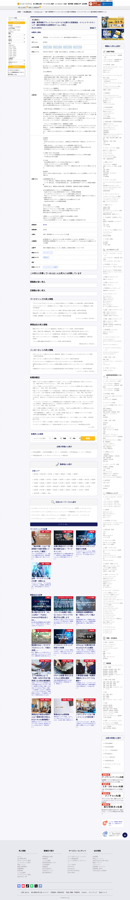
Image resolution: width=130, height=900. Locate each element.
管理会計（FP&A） (108, 410)
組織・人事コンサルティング (113, 310)
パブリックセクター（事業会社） (111, 383)
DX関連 (106, 509)
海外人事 (105, 461)
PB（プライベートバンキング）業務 (112, 210)
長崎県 (68, 490)
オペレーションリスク (108, 155)
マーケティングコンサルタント (111, 352)
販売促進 (105, 658)
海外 (49, 493)
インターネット (48, 267)
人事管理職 (106, 454)
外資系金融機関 (47, 452)
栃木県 (87, 479)
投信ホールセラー (107, 111)
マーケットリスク (107, 153)
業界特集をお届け (47, 856)
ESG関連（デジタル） (111, 520)
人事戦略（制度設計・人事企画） (111, 456)
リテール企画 (106, 226)
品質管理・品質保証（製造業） (111, 710)
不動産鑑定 (106, 131)
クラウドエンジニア (108, 606)
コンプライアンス (107, 472)
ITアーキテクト (107, 303)
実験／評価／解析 (109, 679)
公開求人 (12, 27)
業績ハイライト (97, 862)
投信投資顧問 (108, 107)
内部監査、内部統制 (108, 466)
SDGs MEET (71, 872)
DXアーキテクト (107, 515)
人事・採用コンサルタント (110, 314)
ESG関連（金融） (109, 64)
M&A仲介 (105, 333)
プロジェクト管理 (109, 540)
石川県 (61, 483)
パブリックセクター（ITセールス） (112, 506)
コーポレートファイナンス (40, 508)
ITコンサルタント (107, 296)
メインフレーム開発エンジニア (111, 594)
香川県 (42, 490)
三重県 (87, 483)
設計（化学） (106, 698)
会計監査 (105, 417)
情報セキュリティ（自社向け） (111, 473)
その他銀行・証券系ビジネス (113, 217)
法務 (104, 470)
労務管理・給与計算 (108, 459)
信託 (104, 219)
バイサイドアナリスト (108, 113)
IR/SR (104, 424)
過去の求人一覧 (22, 876)
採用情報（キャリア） (99, 866)
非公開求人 (18, 27)
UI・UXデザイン (107, 587)
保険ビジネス (108, 162)
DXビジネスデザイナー (109, 513)
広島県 (82, 486)
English (111, 1)
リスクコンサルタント (108, 339)
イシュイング (106, 234)
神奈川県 (43, 474)
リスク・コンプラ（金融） (112, 148)
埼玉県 (50, 474)
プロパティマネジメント (109, 129)
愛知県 (63, 474)
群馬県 (93, 479)
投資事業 (107, 93)
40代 (19, 30)
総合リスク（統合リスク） (110, 150)
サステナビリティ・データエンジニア (112, 523)
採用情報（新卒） (98, 868)
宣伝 (104, 655)
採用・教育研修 (107, 457)
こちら (15, 74)
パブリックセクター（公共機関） (111, 390)
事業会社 (46, 257)
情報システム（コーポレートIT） (111, 566)
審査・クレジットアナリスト (110, 201)
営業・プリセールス (110, 547)
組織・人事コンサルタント (110, 312)
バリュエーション (86, 508)
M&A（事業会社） (107, 447)
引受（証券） (106, 225)
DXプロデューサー (108, 512)
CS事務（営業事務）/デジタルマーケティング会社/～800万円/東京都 (52, 316)
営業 (104, 651)
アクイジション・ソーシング (110, 125)
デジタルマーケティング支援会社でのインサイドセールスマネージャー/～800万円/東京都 (58, 361)
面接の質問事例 (22, 866)
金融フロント (108, 205)
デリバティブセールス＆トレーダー (112, 187)
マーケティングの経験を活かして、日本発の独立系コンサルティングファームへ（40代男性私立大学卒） (62, 424)
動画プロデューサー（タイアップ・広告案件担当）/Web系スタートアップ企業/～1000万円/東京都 (60, 334)
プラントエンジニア (108, 714)
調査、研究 (106, 359)
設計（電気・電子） (108, 694)
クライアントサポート (108, 443)
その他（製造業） (107, 717)
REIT (43, 515)
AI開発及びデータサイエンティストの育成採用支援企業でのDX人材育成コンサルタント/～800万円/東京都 (62, 368)
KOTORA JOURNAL (74, 870)
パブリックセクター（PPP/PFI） (111, 61)
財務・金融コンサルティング (113, 319)
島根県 (69, 486)
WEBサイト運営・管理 (109, 571)
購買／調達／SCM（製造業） (110, 708)
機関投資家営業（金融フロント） (111, 214)
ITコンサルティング (110, 294)
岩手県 (49, 479)
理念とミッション (98, 858)
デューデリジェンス (53, 515)
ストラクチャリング (38, 511)
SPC (69, 515)
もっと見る (91, 427)
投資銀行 (63, 515)
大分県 (81, 490)
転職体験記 (20, 868)
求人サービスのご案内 (24, 860)
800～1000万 (13, 47)
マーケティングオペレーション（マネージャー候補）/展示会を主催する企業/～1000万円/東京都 (59, 310)
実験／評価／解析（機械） (110, 683)
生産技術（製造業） (108, 707)
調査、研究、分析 (109, 357)
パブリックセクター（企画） (113, 381)
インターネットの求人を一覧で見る (85, 371)
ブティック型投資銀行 (61, 452)
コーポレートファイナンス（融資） (112, 196)
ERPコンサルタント (108, 298)
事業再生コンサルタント (109, 290)
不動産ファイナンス (108, 124)
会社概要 (95, 856)
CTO (104, 532)
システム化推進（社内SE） (110, 567)
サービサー (106, 241)
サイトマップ (93, 892)
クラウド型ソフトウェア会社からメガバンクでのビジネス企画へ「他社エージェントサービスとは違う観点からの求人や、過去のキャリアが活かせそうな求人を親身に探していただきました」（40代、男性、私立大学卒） (63, 397)
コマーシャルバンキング (111, 194)
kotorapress (71, 868)
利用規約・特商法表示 (57, 892)
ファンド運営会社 (86, 452)
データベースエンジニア (109, 610)
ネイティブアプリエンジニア (110, 608)
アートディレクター (108, 646)
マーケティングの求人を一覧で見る (85, 318)
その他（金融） (109, 239)
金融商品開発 (106, 190)
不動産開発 (106, 132)
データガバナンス (107, 631)
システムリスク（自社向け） (110, 475)
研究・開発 (107, 667)
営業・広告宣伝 (109, 642)
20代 (11, 30)
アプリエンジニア (107, 623)
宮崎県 (87, 490)
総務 (104, 433)
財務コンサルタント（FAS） (110, 321)
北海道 (36, 479)
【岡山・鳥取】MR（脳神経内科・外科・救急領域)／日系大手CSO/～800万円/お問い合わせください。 (61, 331)
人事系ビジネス (109, 452)
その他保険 (106, 176)
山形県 (68, 479)
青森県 (42, 479)
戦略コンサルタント (108, 279)
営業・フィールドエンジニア (113, 720)
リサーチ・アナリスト (108, 189)
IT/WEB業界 (46, 864)
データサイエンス (109, 627)
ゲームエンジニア (107, 620)
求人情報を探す (28, 12)
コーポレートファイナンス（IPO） (112, 86)
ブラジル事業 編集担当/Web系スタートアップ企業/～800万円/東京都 (52, 341)
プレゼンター (106, 115)
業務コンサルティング (111, 282)
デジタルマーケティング (109, 580)
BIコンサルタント (107, 301)
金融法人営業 (106, 207)
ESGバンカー (106, 72)
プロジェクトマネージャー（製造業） (112, 715)
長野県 (49, 483)
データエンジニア (107, 611)
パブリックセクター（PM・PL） (111, 503)
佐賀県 (61, 490)
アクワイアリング (107, 232)
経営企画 (105, 422)
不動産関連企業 (37, 455)
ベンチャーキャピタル (108, 104)
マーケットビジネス (110, 180)
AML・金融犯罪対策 (108, 159)
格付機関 (105, 243)
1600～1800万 (13, 54)
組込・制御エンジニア (108, 622)
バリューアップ (54, 508)
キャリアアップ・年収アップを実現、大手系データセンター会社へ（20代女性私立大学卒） (58, 422)
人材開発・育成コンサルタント (111, 315)
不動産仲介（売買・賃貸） (110, 141)
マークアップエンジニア (109, 577)
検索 (88, 438)
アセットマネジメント (108, 127)
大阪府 (69, 474)
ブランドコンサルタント (109, 354)
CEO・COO (106, 482)
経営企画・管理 (109, 529)
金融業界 (45, 858)
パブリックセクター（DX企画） (111, 501)
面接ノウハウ (21, 864)
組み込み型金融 (107, 235)
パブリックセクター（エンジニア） (112, 504)
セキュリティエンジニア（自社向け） (112, 477)
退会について (103, 892)
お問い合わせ (25, 892)
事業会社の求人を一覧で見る (86, 344)
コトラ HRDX (72, 864)
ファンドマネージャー (108, 109)
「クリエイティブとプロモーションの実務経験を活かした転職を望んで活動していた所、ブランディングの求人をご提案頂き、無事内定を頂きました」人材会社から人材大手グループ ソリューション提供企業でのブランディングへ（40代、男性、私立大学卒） (63, 403)
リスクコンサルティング (111, 337)
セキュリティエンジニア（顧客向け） (112, 618)
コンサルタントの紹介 (24, 862)
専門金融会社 (74, 452)
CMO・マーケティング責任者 (110, 429)
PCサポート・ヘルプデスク (110, 569)
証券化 (77, 508)
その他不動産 (106, 144)
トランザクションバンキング (110, 200)
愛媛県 (49, 490)
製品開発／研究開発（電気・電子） (112, 669)
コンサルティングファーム (52, 455)
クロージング (63, 518)
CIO (104, 533)
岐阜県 (74, 483)
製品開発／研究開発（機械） (110, 671)
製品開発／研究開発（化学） (110, 673)
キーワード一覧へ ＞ (64, 524)
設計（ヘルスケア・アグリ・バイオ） (112, 699)
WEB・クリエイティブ (111, 574)
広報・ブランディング (108, 656)
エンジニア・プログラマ (111, 590)
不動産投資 (71, 511)
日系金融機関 (37, 452)
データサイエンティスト (109, 629)
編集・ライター (107, 653)
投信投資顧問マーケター (109, 118)
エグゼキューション (52, 511)
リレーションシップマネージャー (111, 198)
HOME (19, 12)
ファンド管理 (106, 116)
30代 (15, 30)
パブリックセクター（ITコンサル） (112, 261)
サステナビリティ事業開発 (110, 399)
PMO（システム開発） (109, 544)
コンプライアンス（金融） (110, 157)
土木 (104, 143)
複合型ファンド (107, 100)
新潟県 (42, 483)
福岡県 (76, 474)
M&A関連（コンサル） (111, 329)
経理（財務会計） (107, 408)
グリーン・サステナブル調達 (110, 712)
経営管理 (107, 480)
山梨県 (36, 483)
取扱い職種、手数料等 (73, 892)
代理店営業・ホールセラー (110, 173)
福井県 (68, 483)
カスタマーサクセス (108, 560)
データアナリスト (107, 633)
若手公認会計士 (47, 868)
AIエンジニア (106, 517)
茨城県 (81, 479)
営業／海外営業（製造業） (110, 728)
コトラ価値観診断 (73, 858)
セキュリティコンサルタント (110, 344)
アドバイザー (36, 515)
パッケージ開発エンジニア (110, 593)
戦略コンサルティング (111, 277)
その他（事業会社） (108, 448)
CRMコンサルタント (108, 299)
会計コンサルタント (108, 323)
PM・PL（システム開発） (109, 542)
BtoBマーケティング (108, 428)
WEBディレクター (107, 583)
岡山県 (76, 486)
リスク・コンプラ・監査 (111, 464)
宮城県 (55, 479)
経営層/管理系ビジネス (49, 862)
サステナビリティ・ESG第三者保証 (112, 270)
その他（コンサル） (110, 368)
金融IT (55, 267)
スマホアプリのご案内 (24, 874)
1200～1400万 (13, 50)
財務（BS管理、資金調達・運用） (112, 412)
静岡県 (81, 483)
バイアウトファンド (67, 508)
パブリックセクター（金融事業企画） (112, 59)
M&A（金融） (106, 77)
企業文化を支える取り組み (101, 860)
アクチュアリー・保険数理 (110, 164)
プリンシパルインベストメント (111, 95)
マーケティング (38, 12)
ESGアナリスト (107, 70)
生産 (105, 703)
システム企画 (106, 537)
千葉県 (56, 474)
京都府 (36, 486)
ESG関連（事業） (109, 393)
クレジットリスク (107, 152)
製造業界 (45, 866)
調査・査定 (106, 171)
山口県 (88, 486)
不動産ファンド (107, 102)
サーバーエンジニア (108, 617)
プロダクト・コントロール (110, 413)
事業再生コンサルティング (112, 288)
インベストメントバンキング (113, 75)
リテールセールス (107, 212)
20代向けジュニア (47, 870)
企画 (104, 431)
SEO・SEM (106, 585)
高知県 (55, 490)
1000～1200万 (13, 48)
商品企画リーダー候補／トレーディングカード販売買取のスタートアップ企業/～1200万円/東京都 (60, 313)
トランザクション (37, 518)
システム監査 (106, 468)
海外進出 (107, 486)
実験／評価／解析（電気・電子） (111, 682)
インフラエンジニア (108, 613)
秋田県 (61, 479)
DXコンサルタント (108, 304)
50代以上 (12, 31)
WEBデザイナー (107, 582)
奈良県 (49, 486)
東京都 (45, 224)
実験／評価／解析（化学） (110, 685)
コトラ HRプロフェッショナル (77, 856)
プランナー (106, 650)
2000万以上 (12, 57)
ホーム (19, 856)
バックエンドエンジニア (109, 598)
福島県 (74, 479)
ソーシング (63, 511)
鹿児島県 (36, 493)
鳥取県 (63, 486)
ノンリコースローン (51, 518)
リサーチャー (106, 364)
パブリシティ (97, 864)
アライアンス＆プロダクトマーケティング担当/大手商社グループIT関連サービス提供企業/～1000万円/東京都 (63, 303)
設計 (105, 692)
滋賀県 (42, 486)
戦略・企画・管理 (109, 420)
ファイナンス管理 (109, 403)
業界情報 (20, 870)
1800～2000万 (13, 55)
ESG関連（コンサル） (111, 264)
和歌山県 (55, 486)
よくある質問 (21, 872)
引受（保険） (106, 169)
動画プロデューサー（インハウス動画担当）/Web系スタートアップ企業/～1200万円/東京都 (58, 329)
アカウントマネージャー (109, 555)
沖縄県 (44, 493)
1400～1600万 (13, 52)
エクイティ (76, 515)
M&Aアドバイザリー (108, 332)
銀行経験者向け (47, 872)
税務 (104, 415)
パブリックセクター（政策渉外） (111, 388)
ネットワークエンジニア (109, 615)
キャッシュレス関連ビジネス (113, 230)
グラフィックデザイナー (109, 644)
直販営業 (105, 174)
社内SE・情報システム (111, 563)
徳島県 (36, 490)
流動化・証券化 (107, 90)
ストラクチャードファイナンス (111, 88)
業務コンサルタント (108, 285)
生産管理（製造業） (108, 705)
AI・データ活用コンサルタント (111, 306)
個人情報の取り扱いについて (40, 892)
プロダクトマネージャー (109, 445)
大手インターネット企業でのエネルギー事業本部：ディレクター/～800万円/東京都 (56, 359)
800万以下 (12, 45)
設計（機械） (106, 696)
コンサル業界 (46, 860)
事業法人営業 (106, 209)
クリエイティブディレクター (110, 648)
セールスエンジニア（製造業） (111, 723)
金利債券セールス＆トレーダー (111, 185)
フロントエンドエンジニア (110, 596)
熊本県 (74, 490)
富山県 (55, 483)
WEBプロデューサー (108, 578)
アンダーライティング (83, 511)
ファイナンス (85, 515)
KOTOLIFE (71, 866)
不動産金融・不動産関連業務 (113, 121)
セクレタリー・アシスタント (110, 435)
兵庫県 (93, 483)
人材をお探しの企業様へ (101, 1)
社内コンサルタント (108, 535)
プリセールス (106, 553)
